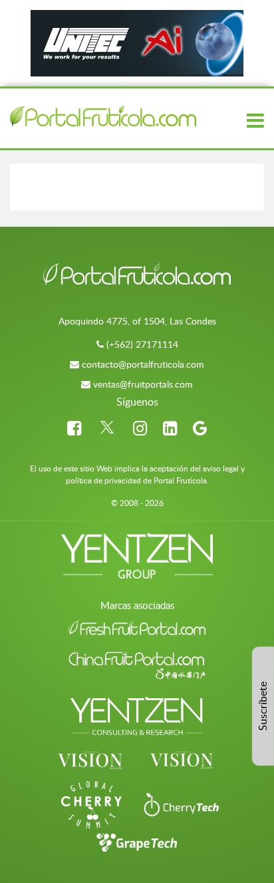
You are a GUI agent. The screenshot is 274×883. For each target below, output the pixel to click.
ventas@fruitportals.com (143, 384)
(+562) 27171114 (142, 344)
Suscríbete (262, 706)
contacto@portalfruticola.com (143, 364)
